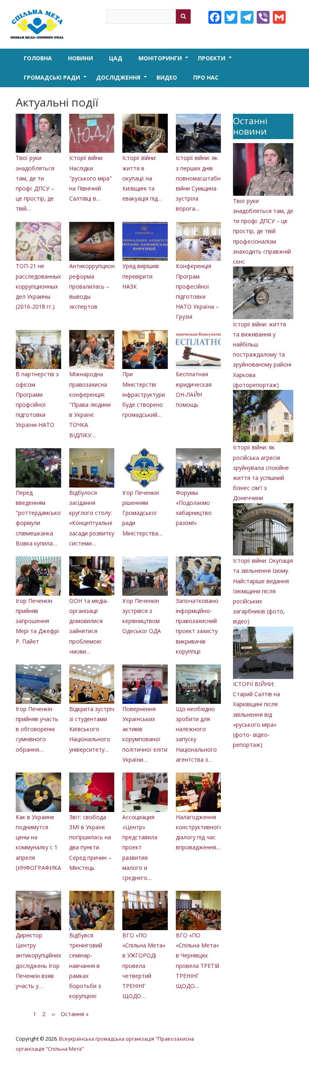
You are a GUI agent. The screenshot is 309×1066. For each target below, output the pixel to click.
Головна (38, 58)
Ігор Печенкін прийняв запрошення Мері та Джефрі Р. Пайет (37, 621)
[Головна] (39, 24)
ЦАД (115, 58)
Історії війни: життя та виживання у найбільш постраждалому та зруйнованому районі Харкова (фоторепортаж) (262, 354)
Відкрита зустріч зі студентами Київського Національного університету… (91, 729)
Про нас (205, 77)
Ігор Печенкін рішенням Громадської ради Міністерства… (142, 513)
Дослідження (122, 80)
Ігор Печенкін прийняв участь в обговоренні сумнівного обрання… (37, 729)
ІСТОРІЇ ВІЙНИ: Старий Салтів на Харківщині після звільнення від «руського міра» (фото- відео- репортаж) (256, 714)
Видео (167, 77)
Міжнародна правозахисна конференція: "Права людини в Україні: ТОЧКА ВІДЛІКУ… (90, 404)
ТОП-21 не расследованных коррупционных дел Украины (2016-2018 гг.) (38, 286)
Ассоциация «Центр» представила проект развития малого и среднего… (139, 847)
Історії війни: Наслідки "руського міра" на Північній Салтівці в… (90, 178)
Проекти (215, 61)
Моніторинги (164, 61)
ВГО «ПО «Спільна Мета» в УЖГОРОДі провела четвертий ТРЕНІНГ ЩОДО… (143, 965)
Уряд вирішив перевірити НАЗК (140, 276)
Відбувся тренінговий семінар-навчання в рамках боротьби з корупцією (85, 965)
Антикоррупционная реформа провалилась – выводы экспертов (96, 286)
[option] (118, 561)
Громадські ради (56, 80)
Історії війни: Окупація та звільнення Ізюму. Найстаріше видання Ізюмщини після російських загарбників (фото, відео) (263, 591)
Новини (80, 58)
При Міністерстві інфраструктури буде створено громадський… (143, 394)
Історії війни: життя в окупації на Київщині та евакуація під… (142, 178)
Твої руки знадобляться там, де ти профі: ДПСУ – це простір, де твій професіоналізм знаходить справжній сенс (263, 231)
